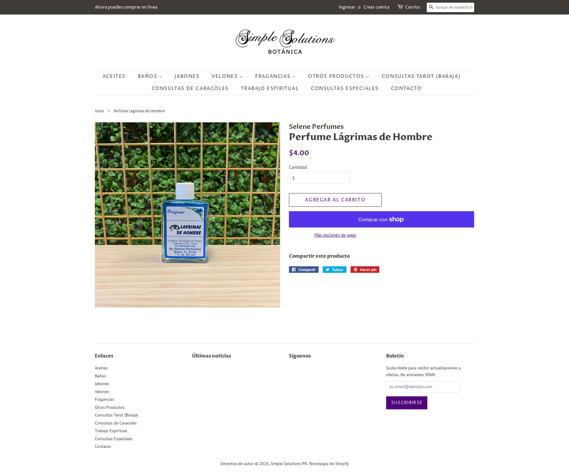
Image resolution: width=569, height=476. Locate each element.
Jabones (187, 76)
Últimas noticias (211, 356)
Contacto (406, 88)
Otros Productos (337, 76)
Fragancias (273, 76)
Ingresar (347, 7)
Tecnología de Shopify (329, 463)
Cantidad (298, 167)
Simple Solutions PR (289, 463)
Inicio (99, 111)
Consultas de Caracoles (190, 88)
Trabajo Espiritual (270, 88)
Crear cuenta (376, 7)
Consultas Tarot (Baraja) (421, 76)
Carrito (412, 7)
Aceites (114, 76)
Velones (225, 76)
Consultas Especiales (345, 88)
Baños (148, 76)
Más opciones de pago (335, 235)
